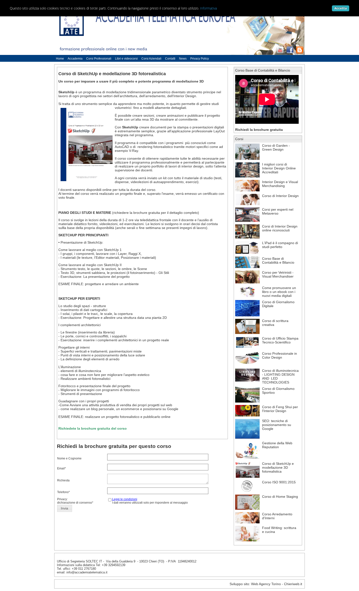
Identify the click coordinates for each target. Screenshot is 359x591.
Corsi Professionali (98, 58)
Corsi (239, 139)
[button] (64, 508)
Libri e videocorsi (126, 58)
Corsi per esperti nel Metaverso (277, 211)
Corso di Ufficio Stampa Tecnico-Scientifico (280, 340)
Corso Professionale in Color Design (279, 355)
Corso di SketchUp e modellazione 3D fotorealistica (278, 467)
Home (60, 58)
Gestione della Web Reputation (277, 445)
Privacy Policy (199, 58)
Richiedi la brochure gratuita (259, 130)
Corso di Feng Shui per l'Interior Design (280, 409)
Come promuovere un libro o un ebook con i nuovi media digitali (279, 292)
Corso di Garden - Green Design (276, 147)
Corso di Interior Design (280, 196)
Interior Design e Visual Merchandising (280, 184)
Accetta (340, 8)
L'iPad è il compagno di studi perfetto (280, 245)
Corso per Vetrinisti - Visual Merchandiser (278, 274)
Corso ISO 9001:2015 (279, 482)
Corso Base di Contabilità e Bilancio (262, 70)
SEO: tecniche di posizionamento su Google (276, 425)
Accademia (75, 58)
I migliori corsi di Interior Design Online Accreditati (279, 168)
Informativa (208, 8)
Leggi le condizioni (124, 499)
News (183, 58)
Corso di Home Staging (280, 496)
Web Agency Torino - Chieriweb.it (276, 584)
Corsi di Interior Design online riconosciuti (279, 228)
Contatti (170, 58)
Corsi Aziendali (151, 58)
